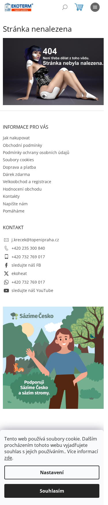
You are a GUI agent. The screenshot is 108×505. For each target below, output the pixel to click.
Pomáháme (13, 211)
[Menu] (95, 7)
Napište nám (15, 203)
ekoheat (19, 273)
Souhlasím (52, 491)
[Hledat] (65, 7)
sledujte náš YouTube (32, 290)
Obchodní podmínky (22, 145)
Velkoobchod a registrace (27, 181)
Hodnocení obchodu (22, 189)
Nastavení (52, 472)
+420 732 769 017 (28, 256)
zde (8, 458)
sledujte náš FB (26, 265)
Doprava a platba (19, 167)
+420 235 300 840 (28, 248)
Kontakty (11, 196)
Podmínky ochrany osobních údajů (36, 152)
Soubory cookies (18, 159)
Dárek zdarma (16, 174)
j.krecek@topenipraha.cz (35, 239)
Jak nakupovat (16, 138)
